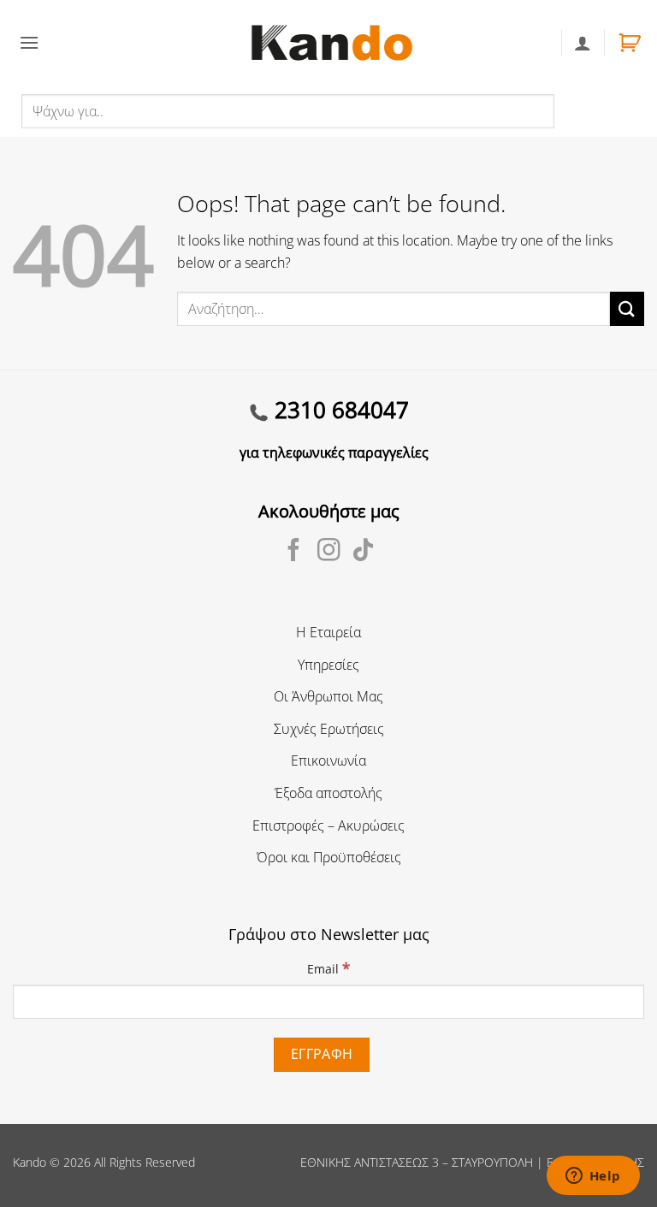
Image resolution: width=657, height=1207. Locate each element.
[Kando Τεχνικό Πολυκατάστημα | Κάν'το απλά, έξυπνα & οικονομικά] (331, 42)
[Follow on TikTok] (363, 552)
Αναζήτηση (591, 110)
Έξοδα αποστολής (328, 793)
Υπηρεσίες (328, 664)
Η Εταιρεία (328, 632)
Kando (29, 1162)
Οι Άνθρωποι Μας (328, 696)
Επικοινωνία (328, 760)
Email (328, 968)
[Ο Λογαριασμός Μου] (582, 43)
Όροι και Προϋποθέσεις (329, 857)
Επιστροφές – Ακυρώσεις (328, 825)
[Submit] (627, 308)
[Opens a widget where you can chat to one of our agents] (593, 1177)
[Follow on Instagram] (328, 552)
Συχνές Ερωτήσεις (329, 728)
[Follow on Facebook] (293, 552)
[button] (29, 42)
